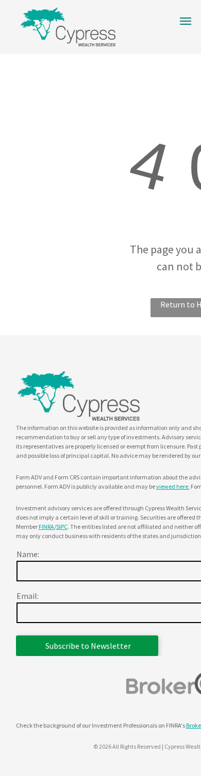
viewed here (172, 486)
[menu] (185, 21)
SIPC (62, 526)
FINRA (46, 526)
